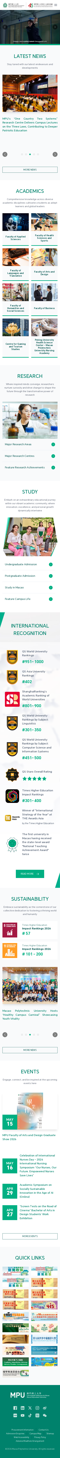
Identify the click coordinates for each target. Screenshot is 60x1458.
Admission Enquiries (15, 1434)
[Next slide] (55, 154)
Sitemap (50, 1434)
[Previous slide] (4, 154)
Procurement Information (23, 1430)
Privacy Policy (40, 1437)
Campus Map (35, 1434)
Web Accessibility (21, 1437)
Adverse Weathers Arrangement (30, 1441)
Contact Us (43, 1430)
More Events (30, 1236)
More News (30, 169)
